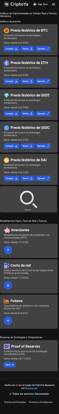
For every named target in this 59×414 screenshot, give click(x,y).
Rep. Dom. (43, 4)
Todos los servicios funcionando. (30, 393)
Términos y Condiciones (40, 402)
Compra (9, 49)
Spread (41, 49)
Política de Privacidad (15, 402)
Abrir (8, 365)
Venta (25, 49)
